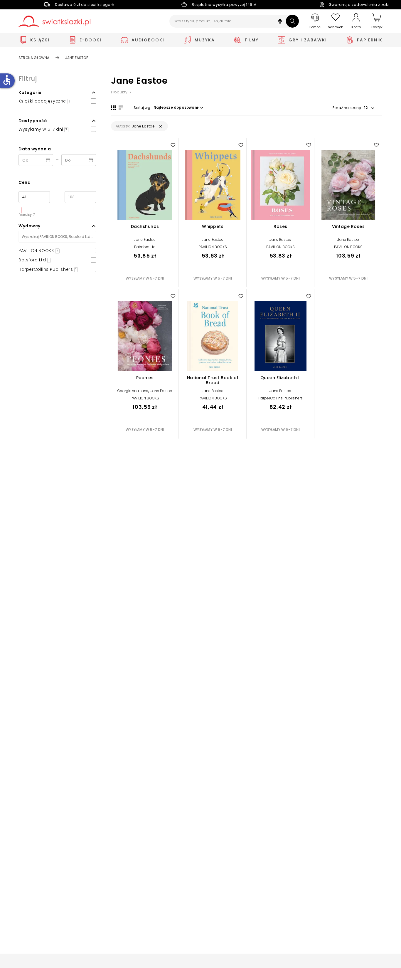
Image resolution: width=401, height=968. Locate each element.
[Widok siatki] (113, 107)
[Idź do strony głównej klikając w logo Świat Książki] (54, 21)
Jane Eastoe (145, 239)
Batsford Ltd (145, 246)
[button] (280, 22)
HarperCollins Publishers (280, 398)
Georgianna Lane (132, 390)
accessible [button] (7, 80)
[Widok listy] (121, 107)
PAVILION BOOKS (212, 246)
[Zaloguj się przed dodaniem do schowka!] (173, 144)
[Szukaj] (292, 21)
